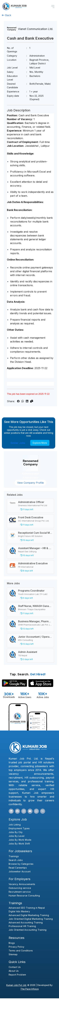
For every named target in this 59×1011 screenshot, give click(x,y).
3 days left (27, 659)
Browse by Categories (21, 864)
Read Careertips (18, 867)
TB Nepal (22, 655)
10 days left (28, 540)
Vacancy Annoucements (22, 884)
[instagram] (23, 811)
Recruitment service (20, 891)
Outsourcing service (20, 888)
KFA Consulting (25, 640)
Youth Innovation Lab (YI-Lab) (32, 594)
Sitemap (13, 954)
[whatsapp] (36, 811)
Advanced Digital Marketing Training (29, 915)
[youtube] (30, 811)
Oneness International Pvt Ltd (32, 505)
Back (7, 15)
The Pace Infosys (29, 989)
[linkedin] (11, 811)
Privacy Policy (16, 946)
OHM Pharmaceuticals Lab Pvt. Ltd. (35, 624)
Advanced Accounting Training (26, 922)
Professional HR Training (22, 926)
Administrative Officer (31, 502)
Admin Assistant (27, 652)
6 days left (27, 598)
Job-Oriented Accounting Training (28, 929)
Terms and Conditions (21, 950)
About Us (14, 970)
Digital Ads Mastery (19, 911)
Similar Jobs (17, 442)
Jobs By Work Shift (19, 843)
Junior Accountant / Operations (36, 636)
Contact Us (15, 967)
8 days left (27, 571)
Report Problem (17, 974)
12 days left (28, 629)
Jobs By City (16, 832)
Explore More (40, 442)
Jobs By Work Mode (20, 839)
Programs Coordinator (31, 590)
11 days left (27, 509)
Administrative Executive (33, 563)
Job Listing (15, 824)
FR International (25, 567)
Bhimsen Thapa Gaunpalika (31, 609)
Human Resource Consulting (24, 895)
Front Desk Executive (30, 517)
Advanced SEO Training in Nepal (27, 907)
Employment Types (19, 828)
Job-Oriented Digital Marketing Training (31, 919)
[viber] (42, 811)
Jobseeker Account (20, 871)
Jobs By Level (17, 836)
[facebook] (17, 811)
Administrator (30, 473)
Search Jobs (16, 860)
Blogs (12, 943)
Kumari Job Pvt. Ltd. (16, 985)
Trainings (14, 856)
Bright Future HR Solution (30, 536)
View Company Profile (30, 482)
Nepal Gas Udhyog (27, 551)
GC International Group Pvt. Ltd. (33, 520)
